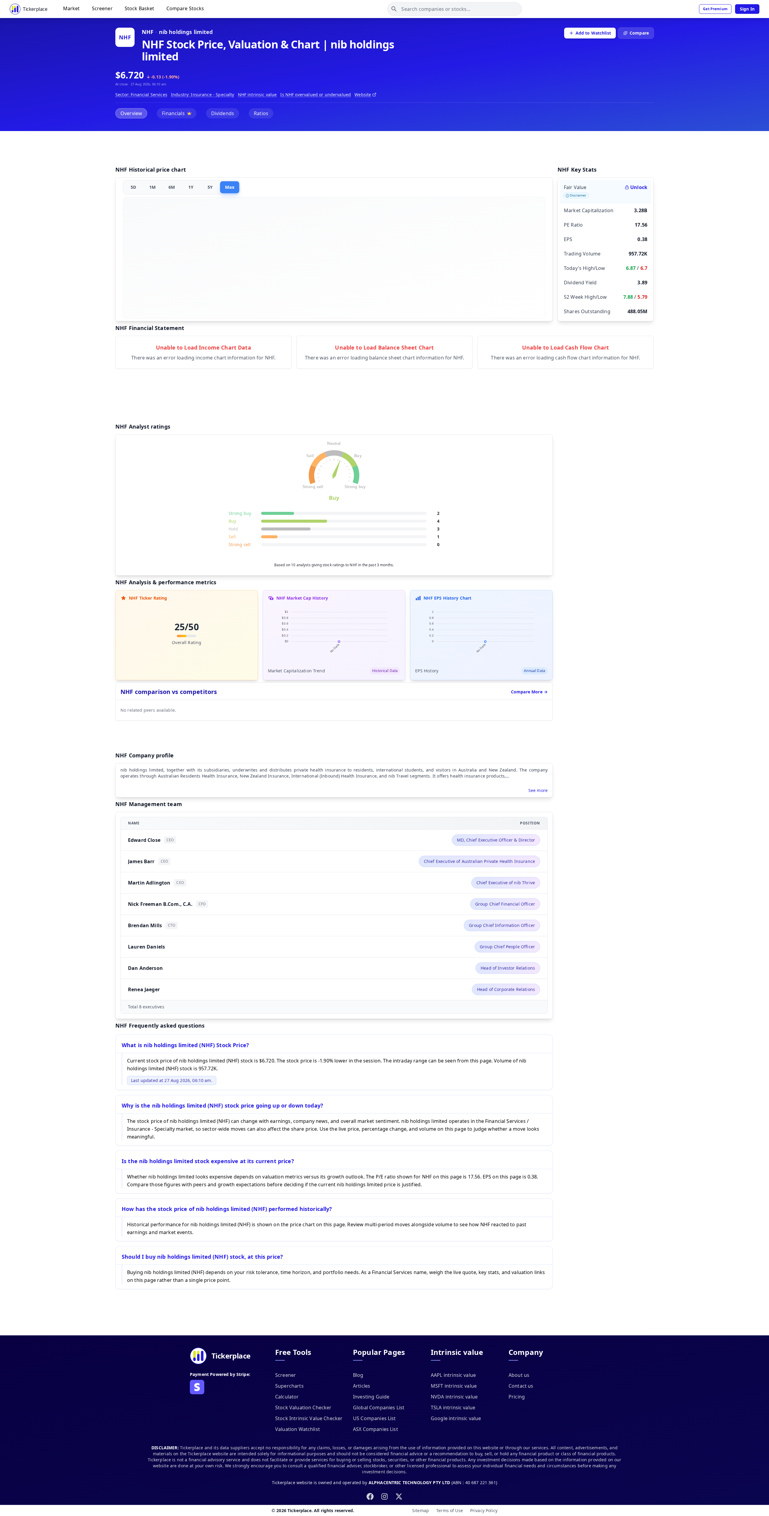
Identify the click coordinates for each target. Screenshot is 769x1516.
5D (133, 187)
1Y (190, 187)
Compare (639, 33)
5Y (210, 187)
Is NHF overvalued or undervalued (315, 94)
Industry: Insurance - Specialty (202, 94)
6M (172, 187)
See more (538, 790)
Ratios (261, 113)
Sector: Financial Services (141, 94)
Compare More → (529, 692)
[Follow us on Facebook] (370, 1496)
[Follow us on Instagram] (384, 1496)
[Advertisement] (384, 149)
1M (152, 187)
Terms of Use (449, 1510)
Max (229, 187)
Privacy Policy (483, 1510)
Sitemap (420, 1510)
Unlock (638, 187)
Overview (131, 113)
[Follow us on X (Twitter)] (399, 1496)
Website (362, 94)
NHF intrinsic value (257, 94)
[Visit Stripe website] (197, 1387)
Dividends (222, 113)
